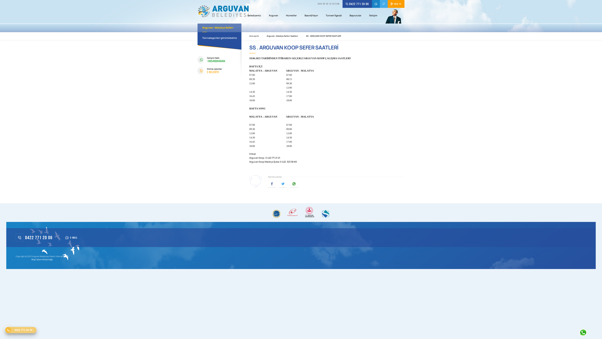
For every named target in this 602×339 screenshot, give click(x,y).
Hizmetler (291, 16)
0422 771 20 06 (359, 4)
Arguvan (273, 16)
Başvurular (355, 16)
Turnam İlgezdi (334, 16)
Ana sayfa (254, 36)
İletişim (373, 16)
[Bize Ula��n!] (583, 332)
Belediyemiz (254, 16)
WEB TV (397, 4)
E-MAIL (376, 4)
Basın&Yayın (311, 16)
